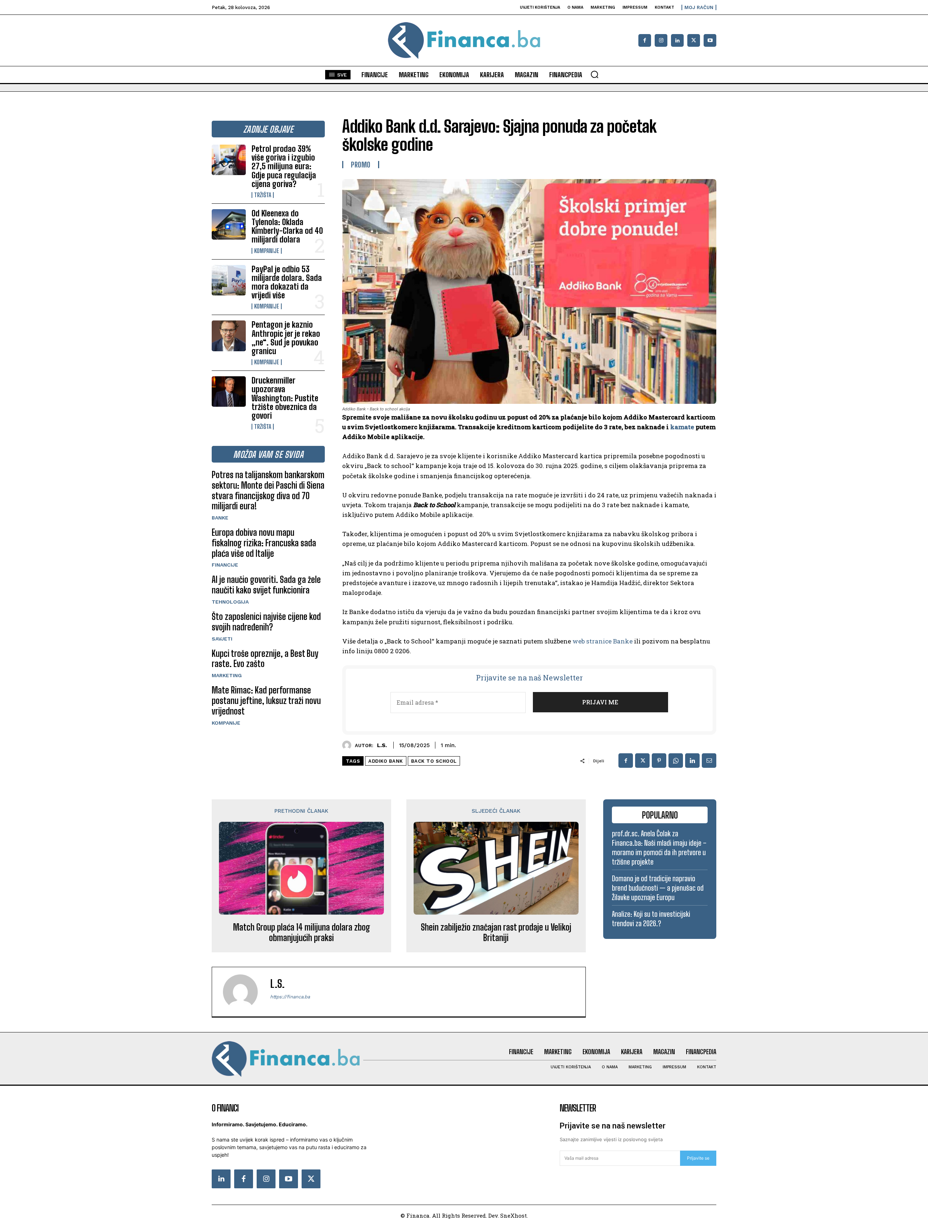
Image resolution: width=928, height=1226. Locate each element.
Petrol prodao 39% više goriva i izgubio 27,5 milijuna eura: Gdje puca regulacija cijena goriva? (284, 166)
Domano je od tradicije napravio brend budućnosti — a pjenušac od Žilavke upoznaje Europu (658, 888)
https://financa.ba (290, 996)
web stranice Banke (602, 641)
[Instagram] (661, 40)
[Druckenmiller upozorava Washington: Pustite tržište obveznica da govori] (229, 391)
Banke (220, 517)
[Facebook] (644, 40)
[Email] (709, 760)
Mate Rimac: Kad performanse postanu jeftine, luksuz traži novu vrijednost (266, 700)
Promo (360, 164)
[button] (594, 74)
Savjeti (222, 638)
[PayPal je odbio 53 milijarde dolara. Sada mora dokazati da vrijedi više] (229, 280)
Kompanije (266, 251)
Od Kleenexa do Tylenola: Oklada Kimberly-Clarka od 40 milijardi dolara (287, 226)
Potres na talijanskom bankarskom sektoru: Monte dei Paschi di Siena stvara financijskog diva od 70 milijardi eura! (268, 490)
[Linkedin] (677, 40)
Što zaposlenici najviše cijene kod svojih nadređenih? (266, 621)
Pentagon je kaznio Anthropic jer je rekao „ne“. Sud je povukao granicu (286, 338)
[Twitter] (311, 1178)
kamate (682, 427)
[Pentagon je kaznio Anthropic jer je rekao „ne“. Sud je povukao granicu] (229, 335)
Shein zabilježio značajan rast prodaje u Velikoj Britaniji (496, 932)
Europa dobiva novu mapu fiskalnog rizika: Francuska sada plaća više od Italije (264, 543)
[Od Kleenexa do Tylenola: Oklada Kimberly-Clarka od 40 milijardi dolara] (229, 224)
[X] (693, 40)
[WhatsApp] (675, 760)
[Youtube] (710, 40)
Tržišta (262, 195)
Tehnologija (230, 601)
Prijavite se (698, 1158)
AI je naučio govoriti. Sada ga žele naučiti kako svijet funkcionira (266, 584)
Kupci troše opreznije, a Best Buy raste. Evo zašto (265, 658)
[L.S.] (348, 745)
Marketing (227, 675)
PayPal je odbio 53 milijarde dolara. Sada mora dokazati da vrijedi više (287, 282)
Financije (225, 564)
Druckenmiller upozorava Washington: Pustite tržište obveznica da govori (285, 398)
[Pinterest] (659, 760)
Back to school (434, 761)
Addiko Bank (385, 761)
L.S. (382, 745)
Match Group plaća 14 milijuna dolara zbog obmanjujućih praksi (301, 932)
